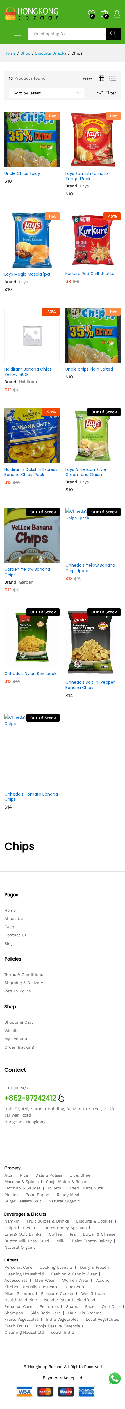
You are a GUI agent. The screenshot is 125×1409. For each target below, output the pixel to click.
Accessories (16, 1280)
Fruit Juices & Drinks (48, 1221)
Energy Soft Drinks (23, 1234)
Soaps (72, 1306)
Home (10, 910)
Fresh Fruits (16, 1326)
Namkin (11, 1221)
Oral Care (111, 1306)
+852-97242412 (30, 1098)
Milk (60, 1241)
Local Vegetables (102, 1319)
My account (16, 1038)
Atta (8, 1175)
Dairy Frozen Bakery (92, 1241)
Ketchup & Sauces (22, 1188)
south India (62, 1332)
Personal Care (18, 1267)
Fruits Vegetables (21, 1319)
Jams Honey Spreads (66, 1227)
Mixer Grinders (19, 1293)
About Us (13, 918)
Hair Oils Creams (84, 1313)
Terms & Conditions (23, 974)
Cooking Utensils (56, 1267)
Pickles (11, 1194)
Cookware (75, 1286)
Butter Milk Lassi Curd (26, 1241)
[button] (18, 164)
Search (113, 34)
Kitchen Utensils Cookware (31, 1286)
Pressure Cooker (57, 1293)
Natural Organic (64, 1201)
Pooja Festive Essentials (59, 1326)
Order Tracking (19, 1047)
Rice (24, 1175)
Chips (10, 1227)
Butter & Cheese (99, 1234)
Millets (54, 1188)
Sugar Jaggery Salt (22, 1201)
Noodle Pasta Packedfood (69, 1299)
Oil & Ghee (79, 1175)
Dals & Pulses (48, 1175)
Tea (72, 1234)
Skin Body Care (45, 1313)
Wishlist (12, 1030)
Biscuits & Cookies (94, 1221)
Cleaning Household (24, 1274)
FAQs (9, 927)
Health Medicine (20, 1299)
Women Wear (75, 1280)
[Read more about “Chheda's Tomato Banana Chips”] (18, 784)
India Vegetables (62, 1319)
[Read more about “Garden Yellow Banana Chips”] (18, 560)
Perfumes (49, 1306)
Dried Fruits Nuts (85, 1188)
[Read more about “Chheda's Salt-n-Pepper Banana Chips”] (79, 673)
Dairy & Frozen (94, 1267)
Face (89, 1306)
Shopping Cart (18, 1022)
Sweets (30, 1227)
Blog (8, 943)
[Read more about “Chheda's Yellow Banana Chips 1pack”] (79, 556)
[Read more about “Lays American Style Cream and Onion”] (79, 460)
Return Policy (17, 991)
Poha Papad (37, 1194)
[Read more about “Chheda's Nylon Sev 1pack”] (18, 664)
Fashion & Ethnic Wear (74, 1274)
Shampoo (13, 1313)
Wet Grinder (93, 1293)
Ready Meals (69, 1194)
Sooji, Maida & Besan (67, 1181)
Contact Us (15, 935)
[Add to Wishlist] (44, 164)
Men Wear (45, 1280)
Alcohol (103, 1280)
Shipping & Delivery (23, 982)
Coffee (55, 1234)
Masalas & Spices (21, 1181)
